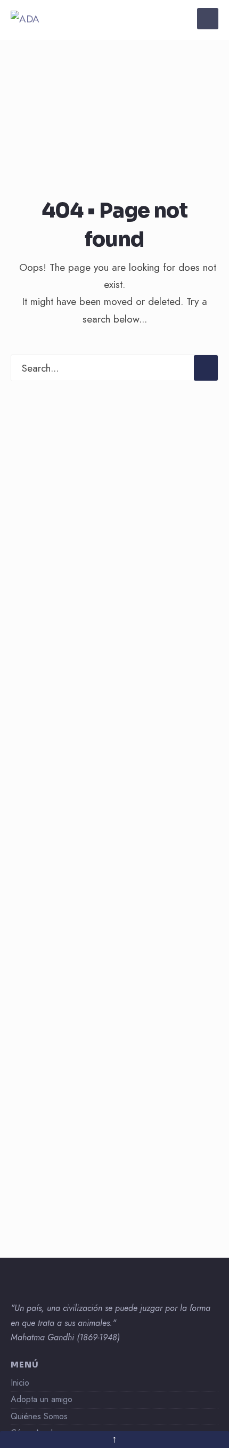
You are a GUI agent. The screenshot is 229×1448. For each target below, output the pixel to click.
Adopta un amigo (41, 1399)
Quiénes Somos (39, 1416)
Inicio (20, 1383)
